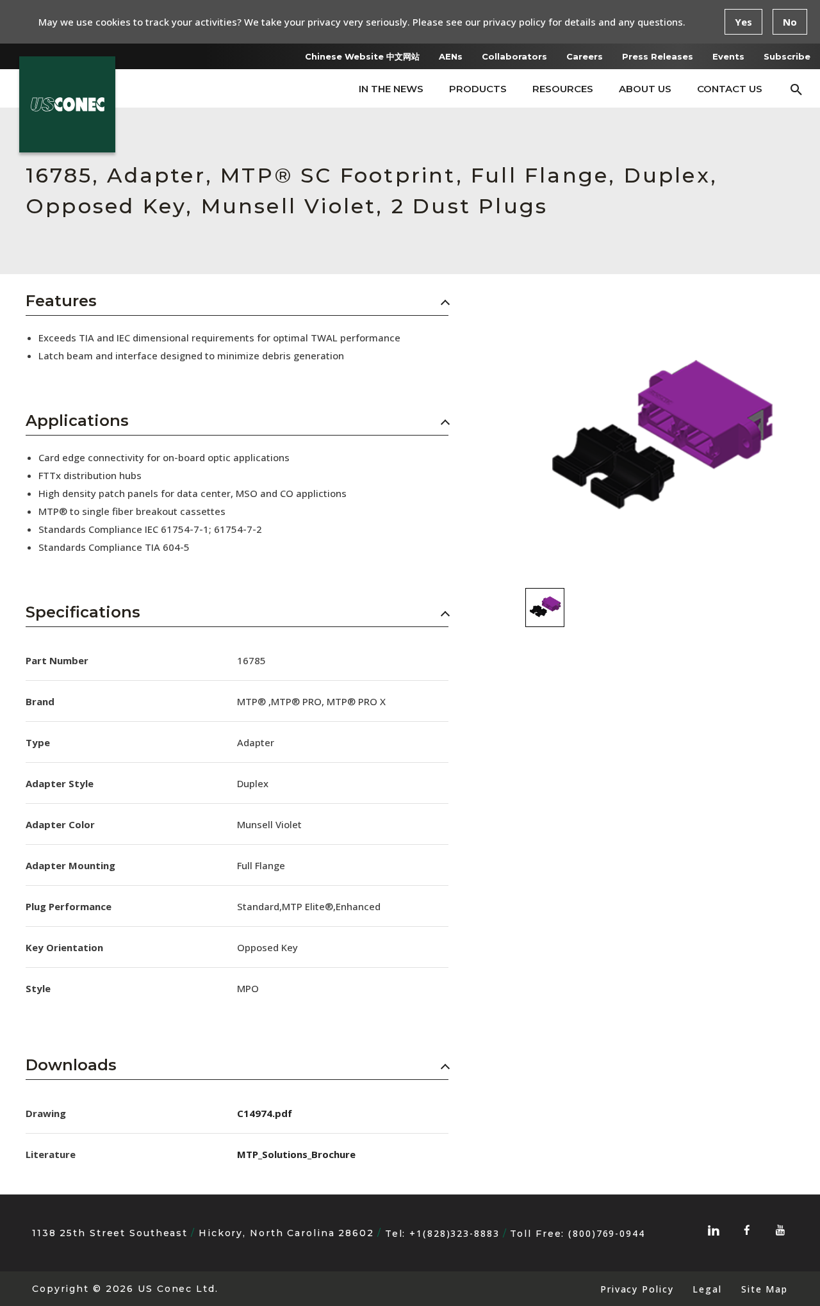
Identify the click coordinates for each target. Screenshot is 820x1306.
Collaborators (514, 56)
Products (478, 89)
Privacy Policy (636, 1289)
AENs (451, 56)
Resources (562, 89)
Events (728, 56)
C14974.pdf (264, 1113)
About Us (645, 89)
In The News (391, 89)
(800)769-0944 (606, 1233)
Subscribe (787, 56)
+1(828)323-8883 (454, 1233)
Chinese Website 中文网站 (362, 56)
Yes (743, 21)
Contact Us (729, 89)
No (790, 21)
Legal (707, 1289)
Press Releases (657, 56)
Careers (584, 56)
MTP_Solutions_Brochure (296, 1154)
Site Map (764, 1289)
